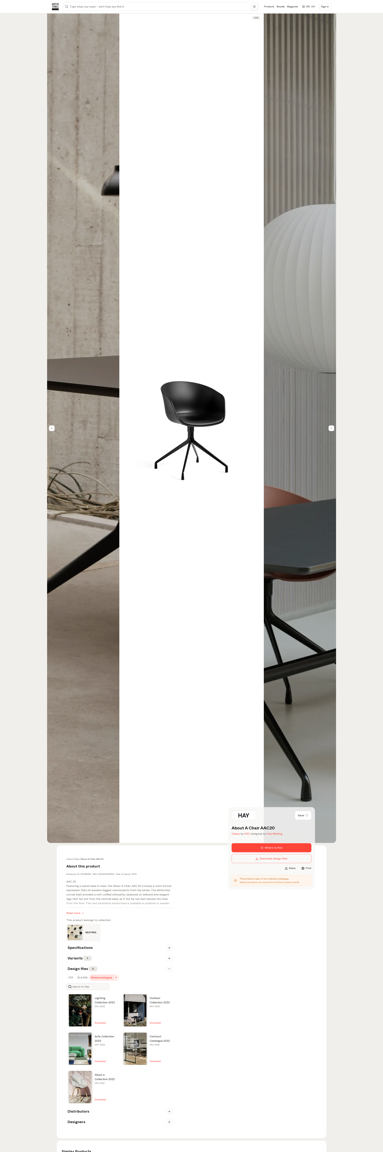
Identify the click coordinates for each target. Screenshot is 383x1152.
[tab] (71, 977)
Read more (73, 913)
